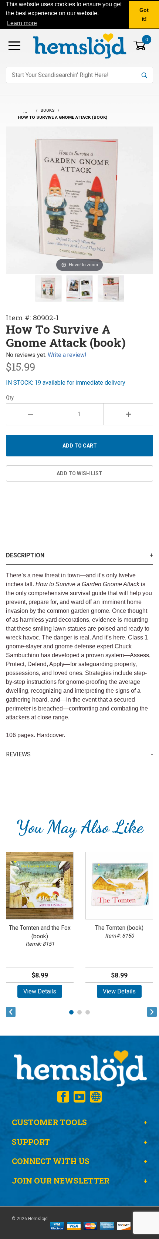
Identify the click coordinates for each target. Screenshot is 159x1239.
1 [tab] (71, 1012)
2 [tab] (79, 1012)
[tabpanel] (40, 927)
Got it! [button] (144, 14)
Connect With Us (50, 1161)
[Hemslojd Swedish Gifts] (79, 44)
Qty (10, 398)
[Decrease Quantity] (30, 414)
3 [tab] (87, 1012)
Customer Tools (49, 1122)
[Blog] (96, 1097)
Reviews (18, 754)
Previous (9, 1012)
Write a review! (67, 354)
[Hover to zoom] (79, 199)
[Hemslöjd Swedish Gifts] (79, 1067)
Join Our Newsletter (60, 1180)
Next (150, 1012)
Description (25, 555)
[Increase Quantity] (128, 414)
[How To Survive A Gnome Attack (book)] (48, 288)
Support (31, 1142)
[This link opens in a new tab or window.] (63, 1097)
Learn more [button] (22, 23)
